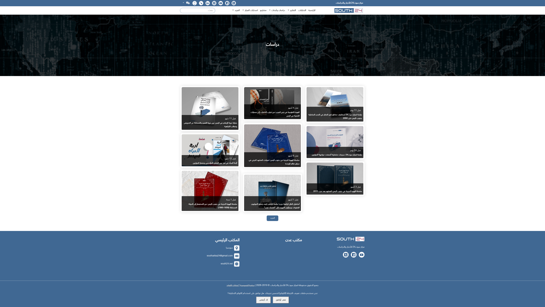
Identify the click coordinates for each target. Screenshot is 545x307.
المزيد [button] (237, 10)
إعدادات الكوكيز (232, 285)
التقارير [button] (293, 10)
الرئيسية (311, 10)
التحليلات (302, 10)
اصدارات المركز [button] (251, 10)
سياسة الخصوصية (247, 285)
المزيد (272, 218)
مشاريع (263, 10)
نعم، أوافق (281, 300)
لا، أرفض (263, 300)
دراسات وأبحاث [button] (278, 10)
